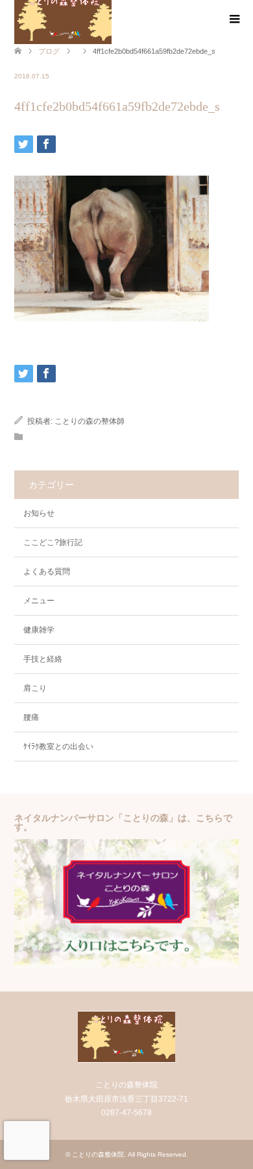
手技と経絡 (42, 659)
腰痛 (31, 717)
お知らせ (38, 513)
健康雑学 (38, 629)
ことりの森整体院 (98, 1154)
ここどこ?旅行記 (52, 542)
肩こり (35, 688)
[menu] (233, 19)
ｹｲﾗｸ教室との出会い (58, 746)
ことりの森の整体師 (89, 421)
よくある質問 (46, 571)
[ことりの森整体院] (126, 1057)
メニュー (38, 600)
